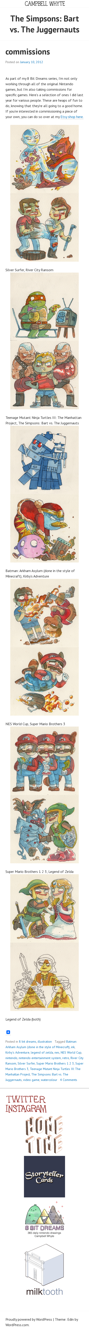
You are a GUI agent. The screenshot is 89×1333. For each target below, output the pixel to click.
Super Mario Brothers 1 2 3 (55, 1063)
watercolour (49, 1080)
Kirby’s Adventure (17, 1052)
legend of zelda (42, 1052)
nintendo (11, 1058)
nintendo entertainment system (40, 1058)
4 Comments (68, 1080)
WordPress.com (17, 1325)
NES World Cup (71, 1052)
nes (57, 1052)
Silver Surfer (26, 1063)
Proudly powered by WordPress (28, 1319)
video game (31, 1080)
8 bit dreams (27, 1041)
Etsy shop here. (72, 116)
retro (65, 1058)
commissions (27, 51)
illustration (45, 1041)
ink (73, 1047)
